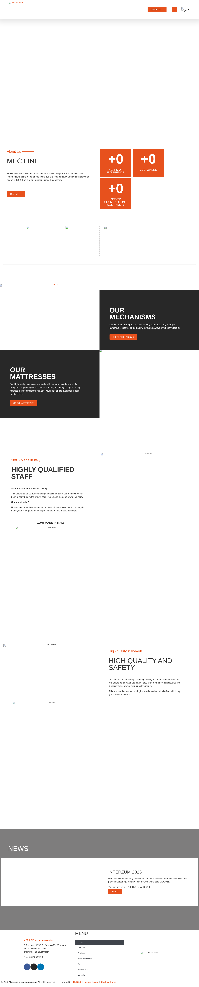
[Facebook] (27, 966)
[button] (185, 9)
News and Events (85, 959)
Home (80, 942)
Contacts (81, 975)
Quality (80, 964)
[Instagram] (33, 966)
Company (81, 948)
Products (81, 953)
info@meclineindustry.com (36, 952)
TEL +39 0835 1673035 (35, 948)
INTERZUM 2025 (125, 872)
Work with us (83, 970)
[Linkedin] (40, 966)
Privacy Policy (91, 982)
